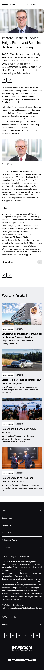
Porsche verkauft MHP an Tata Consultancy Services (17, 479)
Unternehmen (8, 329)
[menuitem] (22, 510)
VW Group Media (9, 617)
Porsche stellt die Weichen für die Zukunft (19, 430)
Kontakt (5, 510)
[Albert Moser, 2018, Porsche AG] (22, 150)
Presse (33, 4)
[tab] (22, 262)
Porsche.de (6, 624)
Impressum (6, 525)
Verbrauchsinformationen (12, 540)
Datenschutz (7, 532)
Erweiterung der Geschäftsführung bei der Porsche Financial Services (22, 335)
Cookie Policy (7, 517)
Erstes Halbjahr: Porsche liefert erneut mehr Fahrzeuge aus (21, 381)
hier (40, 608)
